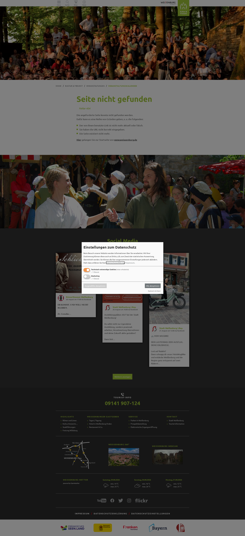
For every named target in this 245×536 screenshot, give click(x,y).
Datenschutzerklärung (115, 263)
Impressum (130, 263)
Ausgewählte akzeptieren (95, 286)
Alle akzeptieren (152, 286)
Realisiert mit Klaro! (154, 291)
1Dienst (95, 272)
